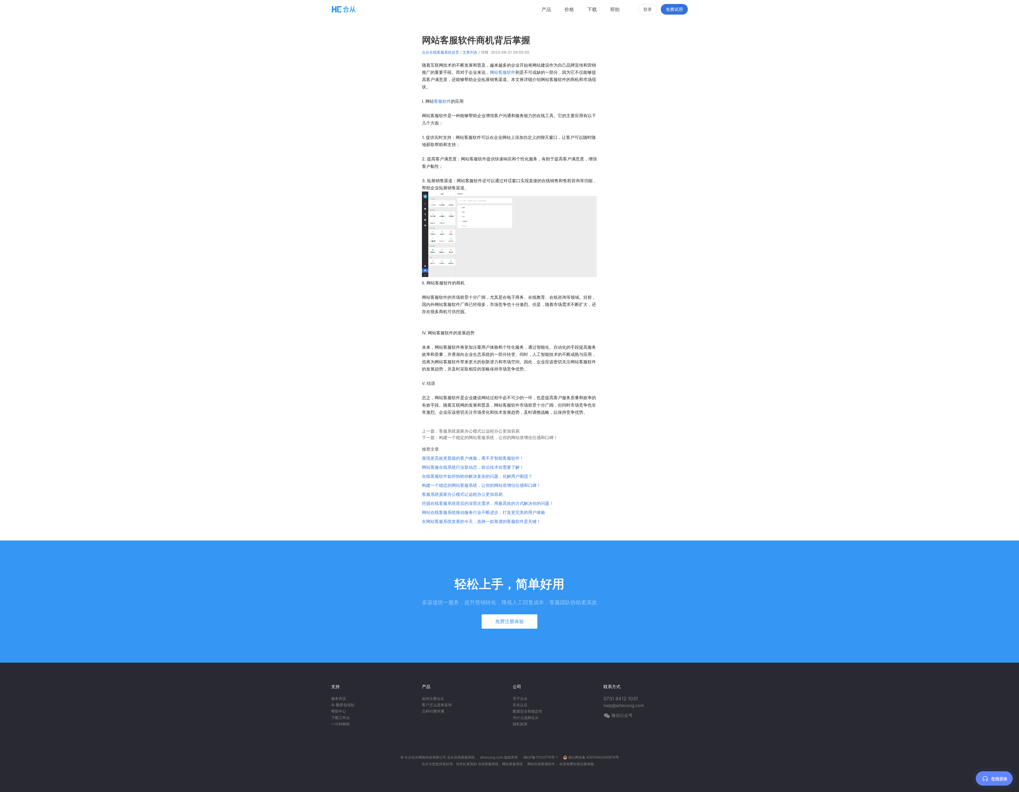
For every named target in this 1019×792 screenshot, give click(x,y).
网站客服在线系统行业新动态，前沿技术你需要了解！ (473, 467)
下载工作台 (340, 717)
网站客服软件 (502, 72)
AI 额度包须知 (342, 704)
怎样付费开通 (433, 711)
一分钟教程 (340, 724)
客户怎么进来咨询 (437, 704)
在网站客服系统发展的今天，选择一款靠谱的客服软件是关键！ (481, 521)
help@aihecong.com (623, 705)
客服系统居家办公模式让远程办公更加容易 (479, 431)
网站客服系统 (512, 764)
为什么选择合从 (526, 717)
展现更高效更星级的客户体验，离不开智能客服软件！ (473, 458)
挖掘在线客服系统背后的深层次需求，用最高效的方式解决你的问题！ (488, 503)
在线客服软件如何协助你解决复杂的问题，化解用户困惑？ (477, 476)
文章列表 (470, 52)
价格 (569, 9)
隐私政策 (520, 724)
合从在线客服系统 (461, 757)
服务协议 (338, 698)
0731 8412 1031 (620, 698)
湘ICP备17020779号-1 (540, 757)
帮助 (615, 9)
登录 (647, 9)
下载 (592, 9)
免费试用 (674, 9)
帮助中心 (338, 711)
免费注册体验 (509, 621)
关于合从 (520, 698)
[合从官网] (344, 9)
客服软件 (442, 101)
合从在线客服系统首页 (440, 52)
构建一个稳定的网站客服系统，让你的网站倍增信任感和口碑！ (498, 437)
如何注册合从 (433, 698)
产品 (546, 9)
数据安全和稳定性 (527, 711)
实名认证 (520, 704)
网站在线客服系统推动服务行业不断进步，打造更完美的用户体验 (483, 512)
